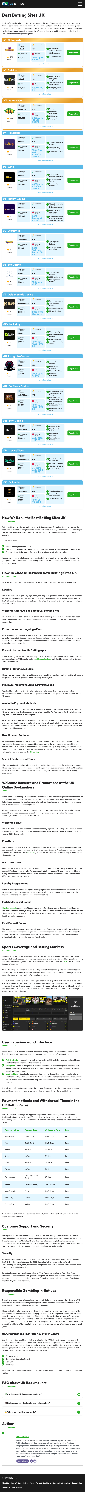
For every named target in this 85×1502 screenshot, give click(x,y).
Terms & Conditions (43, 1483)
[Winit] (9, 177)
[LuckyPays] (9, 335)
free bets (31, 852)
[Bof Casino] (9, 274)
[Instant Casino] (9, 209)
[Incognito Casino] (9, 366)
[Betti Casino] (9, 430)
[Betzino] (9, 80)
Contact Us (6, 1487)
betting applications (43, 659)
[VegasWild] (9, 242)
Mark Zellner (22, 1436)
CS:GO (65, 961)
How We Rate (16, 1483)
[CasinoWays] (9, 461)
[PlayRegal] (9, 144)
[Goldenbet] (9, 492)
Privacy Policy (28, 1483)
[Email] (34, 1461)
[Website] (31, 1461)
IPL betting (34, 752)
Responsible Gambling (61, 1483)
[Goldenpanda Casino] (9, 304)
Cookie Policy (77, 1483)
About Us (5, 1483)
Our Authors (17, 1487)
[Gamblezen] (9, 111)
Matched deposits (9, 908)
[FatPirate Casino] (9, 398)
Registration (73, 52)
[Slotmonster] (9, 49)
